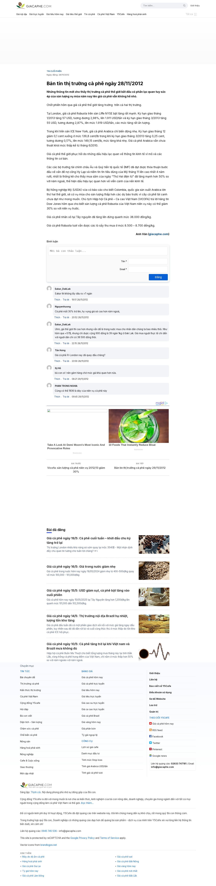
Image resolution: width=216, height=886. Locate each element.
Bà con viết (26, 715)
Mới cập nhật (27, 773)
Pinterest (157, 749)
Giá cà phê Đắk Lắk (127, 875)
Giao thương (26, 767)
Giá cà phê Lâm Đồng (33, 875)
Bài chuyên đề (27, 677)
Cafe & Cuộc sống (29, 760)
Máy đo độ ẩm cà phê (33, 856)
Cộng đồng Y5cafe (30, 703)
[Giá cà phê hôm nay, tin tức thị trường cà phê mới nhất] (33, 5)
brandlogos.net (48, 844)
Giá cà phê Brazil (90, 715)
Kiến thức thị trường (30, 690)
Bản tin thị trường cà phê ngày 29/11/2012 (140, 467)
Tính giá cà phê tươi (92, 772)
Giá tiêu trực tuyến (91, 696)
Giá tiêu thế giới (74, 14)
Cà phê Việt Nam (106, 14)
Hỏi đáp (24, 709)
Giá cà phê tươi (124, 856)
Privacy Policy (87, 837)
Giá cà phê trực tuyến (93, 683)
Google (74, 837)
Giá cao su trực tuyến (93, 703)
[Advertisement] (108, 42)
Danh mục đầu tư (91, 753)
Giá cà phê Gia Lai (31, 866)
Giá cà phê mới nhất (127, 871)
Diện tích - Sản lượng (31, 722)
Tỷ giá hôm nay (30, 871)
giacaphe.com (158, 234)
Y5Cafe (121, 14)
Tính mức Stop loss (92, 760)
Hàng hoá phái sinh (136, 14)
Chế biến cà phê (28, 735)
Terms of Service (109, 837)
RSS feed (157, 730)
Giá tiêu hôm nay (55, 14)
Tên (124, 261)
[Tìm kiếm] (183, 5)
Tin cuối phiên (54, 71)
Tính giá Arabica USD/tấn (95, 766)
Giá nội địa (21, 14)
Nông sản (25, 741)
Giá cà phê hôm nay (92, 677)
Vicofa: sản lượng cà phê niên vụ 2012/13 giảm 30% (76, 469)
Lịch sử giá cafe (90, 747)
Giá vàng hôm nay (91, 722)
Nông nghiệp (27, 754)
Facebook (157, 736)
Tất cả (189, 14)
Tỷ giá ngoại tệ (89, 735)
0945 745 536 (49, 830)
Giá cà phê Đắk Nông (128, 861)
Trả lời (66, 300)
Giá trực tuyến (36, 14)
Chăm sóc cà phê (29, 728)
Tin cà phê (89, 14)
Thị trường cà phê (29, 683)
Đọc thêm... (87, 802)
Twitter (156, 743)
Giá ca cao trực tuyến (93, 709)
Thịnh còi (36, 792)
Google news (159, 755)
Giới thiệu (195, 5)
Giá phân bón (89, 728)
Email (123, 269)
